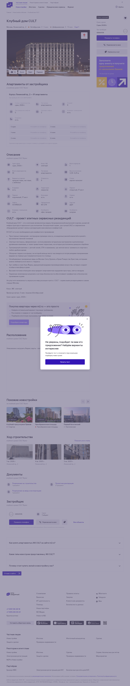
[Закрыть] (87, 319)
